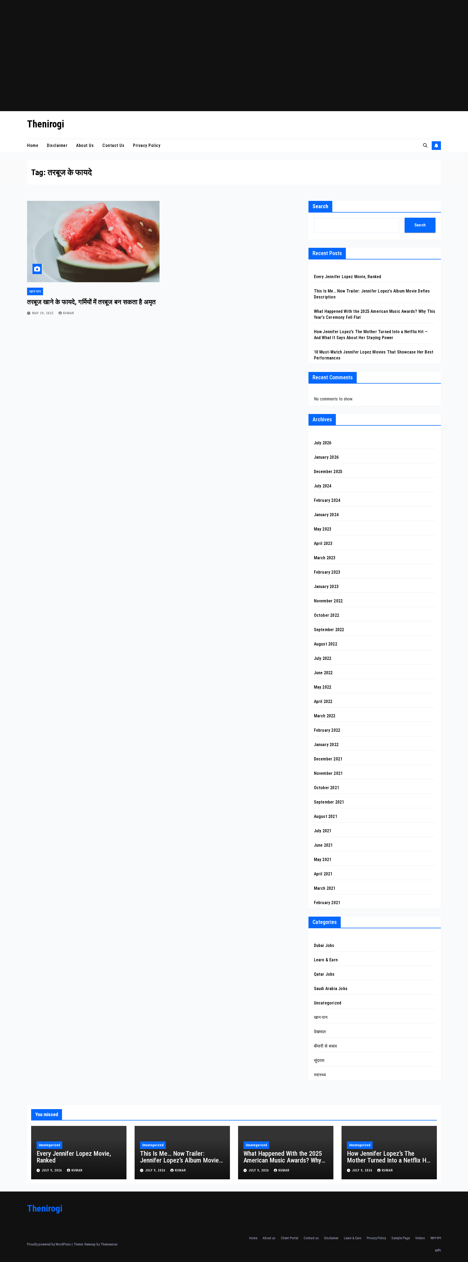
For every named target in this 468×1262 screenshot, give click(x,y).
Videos (420, 1238)
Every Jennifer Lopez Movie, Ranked (347, 276)
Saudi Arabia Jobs (330, 988)
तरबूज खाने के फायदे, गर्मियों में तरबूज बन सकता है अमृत (91, 302)
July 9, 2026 (52, 1170)
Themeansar (108, 1244)
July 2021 (323, 830)
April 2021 (323, 873)
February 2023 (327, 572)
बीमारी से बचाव (325, 1046)
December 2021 (328, 759)
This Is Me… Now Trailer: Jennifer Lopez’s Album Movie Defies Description (179, 1160)
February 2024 (327, 500)
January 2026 (326, 457)
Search (320, 206)
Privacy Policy (146, 145)
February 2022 (327, 730)
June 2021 (323, 845)
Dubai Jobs (324, 945)
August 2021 (325, 816)
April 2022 (323, 701)
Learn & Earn (326, 959)
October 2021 (326, 787)
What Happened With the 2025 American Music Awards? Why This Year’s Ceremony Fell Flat (283, 1160)
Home (32, 145)
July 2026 (323, 442)
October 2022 (326, 615)
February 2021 (327, 902)
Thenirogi (45, 124)
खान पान (35, 291)
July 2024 (323, 486)
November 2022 (328, 600)
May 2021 (323, 859)
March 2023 (325, 557)
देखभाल (320, 1031)
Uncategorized (328, 1003)
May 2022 (323, 687)
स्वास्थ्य (320, 1074)
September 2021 (329, 802)
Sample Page (400, 1238)
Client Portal (289, 1238)
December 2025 (328, 471)
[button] (425, 145)
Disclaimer (57, 145)
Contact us (113, 145)
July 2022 (323, 658)
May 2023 (323, 529)
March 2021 (325, 888)
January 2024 (326, 514)
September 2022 (329, 629)
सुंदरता (319, 1060)
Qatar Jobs (324, 974)
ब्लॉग (438, 1250)
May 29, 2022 (43, 313)
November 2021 (328, 773)
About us (85, 145)
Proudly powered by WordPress (49, 1244)
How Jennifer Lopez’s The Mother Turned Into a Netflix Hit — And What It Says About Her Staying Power (388, 1164)
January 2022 (326, 744)
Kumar (68, 313)
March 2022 (325, 715)
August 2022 (325, 644)
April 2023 (323, 543)
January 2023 (326, 586)
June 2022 (323, 672)
